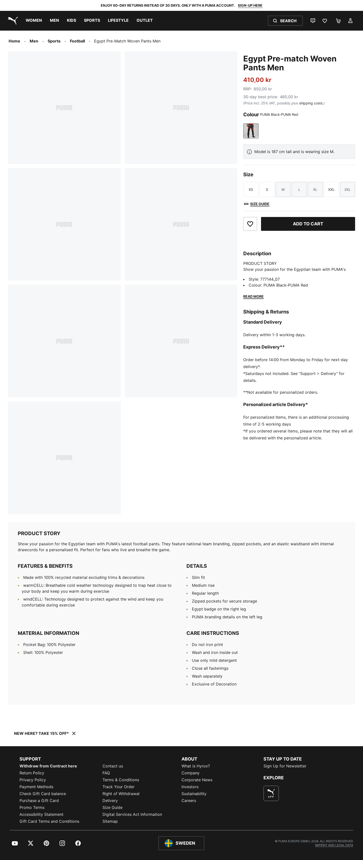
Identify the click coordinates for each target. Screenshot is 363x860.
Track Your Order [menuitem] (118, 786)
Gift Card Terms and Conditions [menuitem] (49, 821)
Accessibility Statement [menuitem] (41, 814)
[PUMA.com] (12, 21)
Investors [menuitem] (190, 786)
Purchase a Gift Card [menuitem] (39, 800)
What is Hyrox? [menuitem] (196, 765)
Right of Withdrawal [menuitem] (121, 793)
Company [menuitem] (191, 772)
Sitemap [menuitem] (110, 821)
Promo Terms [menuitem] (32, 807)
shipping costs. (311, 103)
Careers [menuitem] (189, 800)
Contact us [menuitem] (112, 765)
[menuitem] (34, 21)
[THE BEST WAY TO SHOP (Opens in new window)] (271, 793)
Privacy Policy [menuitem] (33, 779)
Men (34, 41)
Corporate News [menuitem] (197, 779)
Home (14, 41)
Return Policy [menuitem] (32, 772)
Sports (54, 41)
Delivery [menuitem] (110, 800)
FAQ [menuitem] (106, 772)
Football (77, 41)
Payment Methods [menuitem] (36, 786)
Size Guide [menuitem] (112, 807)
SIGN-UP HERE (250, 5)
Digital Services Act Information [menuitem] (132, 814)
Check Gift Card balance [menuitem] (43, 793)
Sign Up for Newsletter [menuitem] (284, 765)
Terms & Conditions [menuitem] (120, 779)
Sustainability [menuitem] (194, 793)
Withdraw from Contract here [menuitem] (48, 765)
